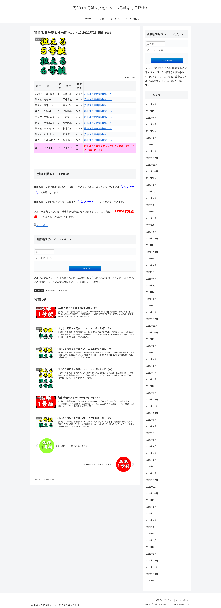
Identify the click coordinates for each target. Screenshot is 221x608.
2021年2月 (151, 547)
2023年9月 (151, 339)
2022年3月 (151, 460)
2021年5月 (151, 527)
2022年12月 (152, 399)
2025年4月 (151, 211)
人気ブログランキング (164, 600)
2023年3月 (151, 379)
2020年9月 (151, 580)
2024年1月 (151, 312)
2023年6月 (151, 359)
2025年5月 (151, 205)
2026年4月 (151, 131)
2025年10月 (152, 171)
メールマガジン (182, 600)
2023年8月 (151, 346)
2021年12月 (152, 480)
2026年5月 (151, 124)
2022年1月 (151, 473)
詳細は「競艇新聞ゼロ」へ (98, 93)
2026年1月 (151, 151)
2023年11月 (152, 325)
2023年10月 (152, 332)
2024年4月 (151, 292)
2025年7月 (151, 191)
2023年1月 (151, 393)
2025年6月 (151, 198)
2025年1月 (151, 232)
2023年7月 (151, 352)
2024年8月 (151, 265)
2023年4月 (151, 372)
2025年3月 (151, 218)
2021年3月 (151, 540)
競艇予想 (40, 290)
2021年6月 (151, 520)
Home (150, 600)
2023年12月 (152, 319)
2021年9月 (151, 500)
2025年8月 (151, 185)
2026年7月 (151, 111)
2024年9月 (151, 258)
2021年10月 (152, 493)
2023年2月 (151, 386)
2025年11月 (152, 165)
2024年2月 (151, 305)
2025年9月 (151, 178)
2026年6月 (151, 118)
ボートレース (52, 290)
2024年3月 (151, 299)
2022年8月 (151, 426)
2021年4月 (151, 533)
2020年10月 (152, 574)
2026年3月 (151, 138)
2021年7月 (151, 513)
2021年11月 (152, 486)
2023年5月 (151, 366)
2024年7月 (151, 272)
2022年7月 (151, 433)
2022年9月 (151, 419)
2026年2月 (151, 144)
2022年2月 (151, 466)
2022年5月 (151, 446)
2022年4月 (151, 453)
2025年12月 (152, 158)
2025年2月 (151, 225)
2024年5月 (151, 285)
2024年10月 (152, 252)
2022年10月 (152, 413)
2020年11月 (152, 567)
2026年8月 (151, 104)
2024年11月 (152, 245)
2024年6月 (151, 278)
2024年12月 (152, 238)
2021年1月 (151, 554)
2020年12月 (152, 560)
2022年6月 (151, 440)
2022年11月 (152, 406)
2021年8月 (151, 507)
